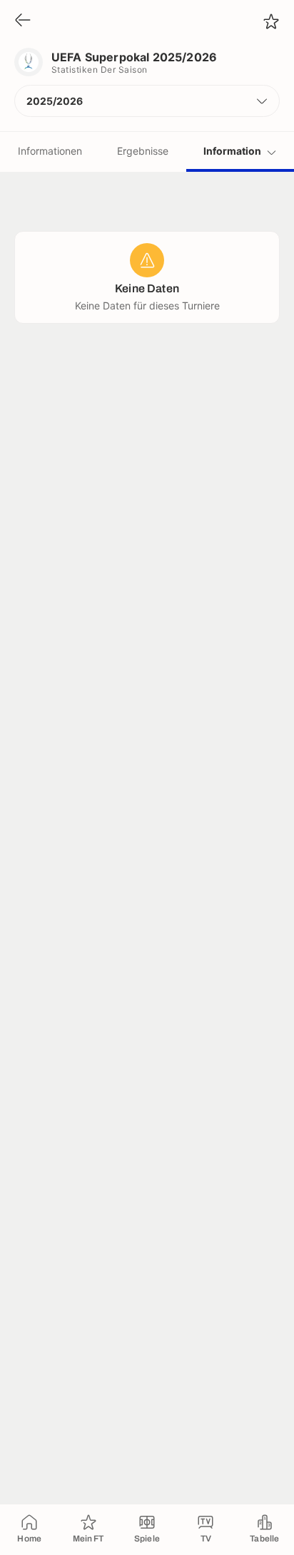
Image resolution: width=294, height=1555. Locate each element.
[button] (147, 101)
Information (232, 151)
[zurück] (22, 21)
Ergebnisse (142, 151)
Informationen (50, 151)
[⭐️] (271, 21)
